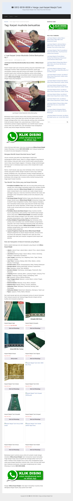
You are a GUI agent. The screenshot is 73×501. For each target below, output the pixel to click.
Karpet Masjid (8, 60)
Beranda (6, 21)
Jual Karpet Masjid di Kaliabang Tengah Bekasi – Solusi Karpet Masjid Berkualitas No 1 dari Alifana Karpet (58, 70)
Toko (16, 16)
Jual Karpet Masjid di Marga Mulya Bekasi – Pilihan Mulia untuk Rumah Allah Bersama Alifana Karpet (57, 64)
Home (6, 16)
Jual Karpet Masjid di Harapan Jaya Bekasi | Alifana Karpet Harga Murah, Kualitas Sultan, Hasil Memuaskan (57, 76)
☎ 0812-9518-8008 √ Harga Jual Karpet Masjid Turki (36, 7)
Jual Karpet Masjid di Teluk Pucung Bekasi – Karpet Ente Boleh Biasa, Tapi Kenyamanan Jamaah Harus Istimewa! (57, 52)
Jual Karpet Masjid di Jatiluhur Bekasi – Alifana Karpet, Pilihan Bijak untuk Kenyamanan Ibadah (56, 39)
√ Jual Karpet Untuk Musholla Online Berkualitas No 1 (24, 56)
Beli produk (14, 358)
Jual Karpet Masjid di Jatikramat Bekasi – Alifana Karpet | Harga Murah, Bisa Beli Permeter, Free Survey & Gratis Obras (56, 45)
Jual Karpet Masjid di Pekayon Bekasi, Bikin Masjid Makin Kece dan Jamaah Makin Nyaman (57, 105)
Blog (11, 16)
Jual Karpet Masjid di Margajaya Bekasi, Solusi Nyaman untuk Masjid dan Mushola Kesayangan (57, 111)
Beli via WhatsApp (14, 328)
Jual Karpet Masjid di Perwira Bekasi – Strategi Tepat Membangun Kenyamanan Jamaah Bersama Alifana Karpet (56, 58)
